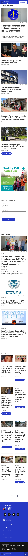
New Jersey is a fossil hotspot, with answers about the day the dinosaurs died (7, 436)
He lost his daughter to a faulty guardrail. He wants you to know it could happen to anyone (20, 396)
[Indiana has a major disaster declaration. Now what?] (14, 50)
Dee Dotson (4, 269)
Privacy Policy (6, 527)
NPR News (3, 364)
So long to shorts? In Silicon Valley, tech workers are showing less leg (6, 472)
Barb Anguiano (4, 150)
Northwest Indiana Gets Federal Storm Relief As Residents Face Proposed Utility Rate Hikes (12, 302)
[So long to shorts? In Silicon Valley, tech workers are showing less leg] (7, 459)
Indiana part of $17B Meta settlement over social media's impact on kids (12, 89)
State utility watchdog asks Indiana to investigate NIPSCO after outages (13, 28)
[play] (2, 554)
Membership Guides (7, 537)
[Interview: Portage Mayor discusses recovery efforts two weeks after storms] (14, 134)
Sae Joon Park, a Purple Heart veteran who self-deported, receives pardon (7, 370)
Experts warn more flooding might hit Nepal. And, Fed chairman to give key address (20, 437)
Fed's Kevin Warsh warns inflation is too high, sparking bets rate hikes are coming (6, 403)
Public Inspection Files (8, 524)
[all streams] (26, 554)
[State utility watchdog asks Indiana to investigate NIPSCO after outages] (14, 15)
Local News (3, 253)
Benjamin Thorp (5, 64)
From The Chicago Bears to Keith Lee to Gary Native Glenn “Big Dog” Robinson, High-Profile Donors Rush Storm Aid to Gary (13, 333)
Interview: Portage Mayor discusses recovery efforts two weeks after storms (12, 146)
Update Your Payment (8, 534)
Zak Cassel (3, 34)
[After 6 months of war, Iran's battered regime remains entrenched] (21, 358)
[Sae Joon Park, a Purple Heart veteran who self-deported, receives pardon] (7, 358)
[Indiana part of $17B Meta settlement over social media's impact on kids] (14, 77)
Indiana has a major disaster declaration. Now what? (11, 61)
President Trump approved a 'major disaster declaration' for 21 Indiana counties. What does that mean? (13, 118)
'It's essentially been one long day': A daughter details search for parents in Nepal (20, 472)
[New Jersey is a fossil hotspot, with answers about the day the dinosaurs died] (7, 424)
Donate (23, 2)
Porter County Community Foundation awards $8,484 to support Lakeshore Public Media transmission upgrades (13, 261)
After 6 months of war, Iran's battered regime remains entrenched (20, 370)
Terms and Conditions (8, 531)
